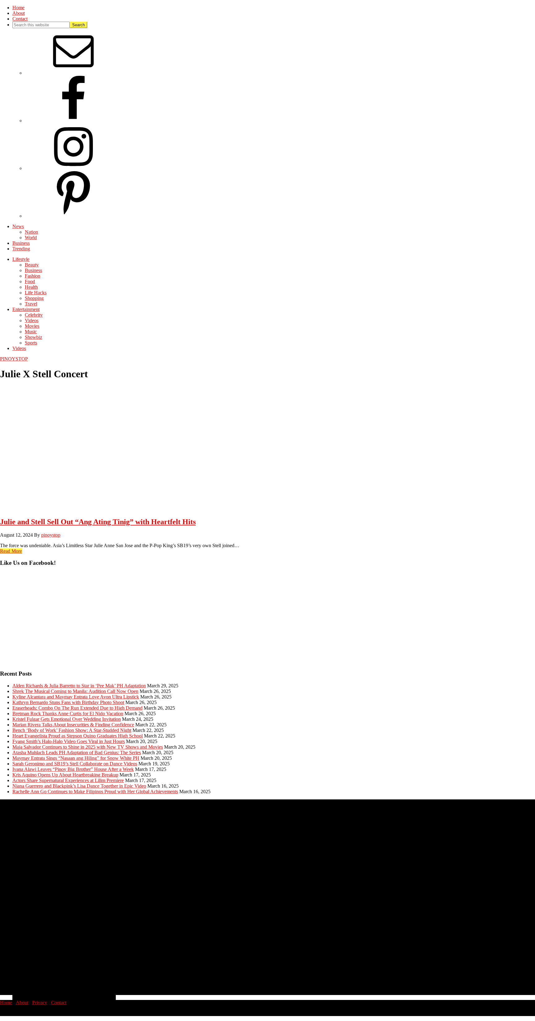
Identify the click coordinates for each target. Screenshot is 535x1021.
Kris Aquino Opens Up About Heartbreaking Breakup (65, 774)
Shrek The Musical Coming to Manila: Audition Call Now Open (75, 691)
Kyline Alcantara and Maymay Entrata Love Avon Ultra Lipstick (75, 696)
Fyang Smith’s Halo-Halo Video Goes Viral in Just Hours (68, 741)
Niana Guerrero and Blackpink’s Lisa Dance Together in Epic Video (79, 786)
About (22, 1002)
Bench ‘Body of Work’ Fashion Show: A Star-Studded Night (71, 730)
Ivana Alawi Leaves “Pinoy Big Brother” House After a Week (73, 769)
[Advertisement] (186, 621)
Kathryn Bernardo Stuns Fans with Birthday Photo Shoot (68, 702)
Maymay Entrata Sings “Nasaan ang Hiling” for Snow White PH (75, 758)
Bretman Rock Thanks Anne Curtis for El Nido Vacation (67, 713)
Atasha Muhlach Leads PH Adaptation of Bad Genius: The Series (76, 752)
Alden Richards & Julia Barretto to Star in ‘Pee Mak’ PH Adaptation (79, 685)
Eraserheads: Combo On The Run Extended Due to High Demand (77, 708)
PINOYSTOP (14, 358)
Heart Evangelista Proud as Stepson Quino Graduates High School (77, 735)
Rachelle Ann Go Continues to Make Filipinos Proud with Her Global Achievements (95, 791)
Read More (11, 551)
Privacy (39, 1002)
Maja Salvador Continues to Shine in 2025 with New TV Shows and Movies (87, 747)
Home (6, 1002)
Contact (58, 1002)
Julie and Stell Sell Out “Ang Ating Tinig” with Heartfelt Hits (98, 522)
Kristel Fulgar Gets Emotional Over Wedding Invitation (66, 719)
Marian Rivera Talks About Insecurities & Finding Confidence (73, 724)
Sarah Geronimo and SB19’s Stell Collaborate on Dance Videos (74, 763)
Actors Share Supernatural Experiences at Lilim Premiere (68, 780)
